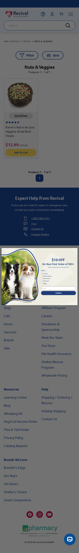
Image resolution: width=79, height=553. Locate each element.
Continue (58, 293)
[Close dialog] (75, 250)
